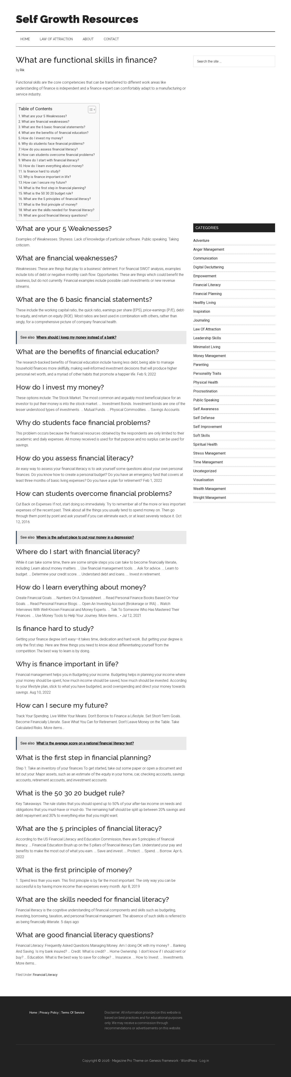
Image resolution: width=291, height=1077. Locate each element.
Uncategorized (204, 471)
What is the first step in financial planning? (54, 188)
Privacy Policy (49, 1012)
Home (33, 1012)
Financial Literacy (45, 975)
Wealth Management (209, 489)
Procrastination (205, 391)
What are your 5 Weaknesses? (44, 116)
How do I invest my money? (42, 138)
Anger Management (208, 249)
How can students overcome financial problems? (58, 155)
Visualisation (203, 480)
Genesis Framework (163, 1060)
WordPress (189, 1060)
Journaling (201, 320)
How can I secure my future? (45, 183)
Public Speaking (206, 400)
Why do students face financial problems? (53, 144)
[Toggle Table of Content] (90, 109)
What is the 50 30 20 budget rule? (48, 193)
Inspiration (201, 311)
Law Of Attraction (207, 329)
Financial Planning (207, 294)
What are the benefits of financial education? (55, 133)
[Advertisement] (227, 144)
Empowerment (204, 276)
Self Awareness (206, 409)
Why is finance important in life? (47, 177)
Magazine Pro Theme (127, 1060)
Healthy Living (204, 302)
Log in (204, 1060)
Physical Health (205, 382)
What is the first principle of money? (50, 205)
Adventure (201, 240)
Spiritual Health (205, 444)
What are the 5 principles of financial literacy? (57, 199)
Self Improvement (207, 427)
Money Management (209, 356)
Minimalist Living (206, 347)
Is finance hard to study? (41, 171)
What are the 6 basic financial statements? (53, 127)
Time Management (208, 462)
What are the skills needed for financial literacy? (58, 210)
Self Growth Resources (77, 19)
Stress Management (209, 453)
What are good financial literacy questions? (55, 215)
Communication (205, 258)
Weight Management (209, 497)
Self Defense (204, 418)
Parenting (200, 364)
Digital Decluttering (208, 267)
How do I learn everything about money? (53, 166)
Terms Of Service (72, 1012)
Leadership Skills (207, 338)
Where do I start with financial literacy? (50, 160)
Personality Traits (207, 373)
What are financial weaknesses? (45, 122)
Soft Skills (201, 435)
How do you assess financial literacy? (50, 149)
